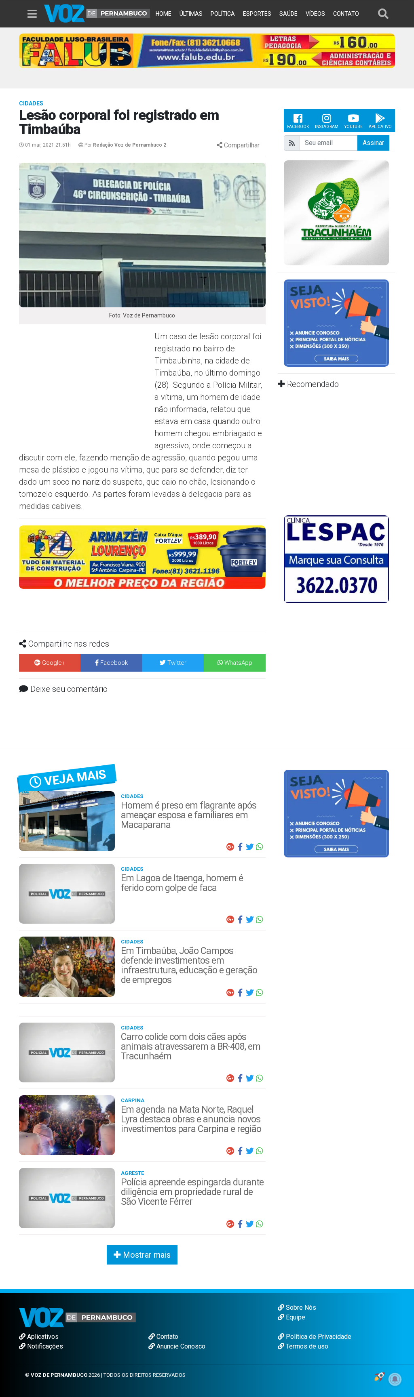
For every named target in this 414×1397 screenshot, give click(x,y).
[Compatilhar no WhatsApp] (260, 847)
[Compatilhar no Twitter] (250, 847)
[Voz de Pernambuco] (97, 13)
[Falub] (207, 50)
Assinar (373, 143)
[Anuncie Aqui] (336, 322)
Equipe (294, 1317)
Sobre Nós (300, 1307)
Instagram (326, 126)
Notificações (44, 1346)
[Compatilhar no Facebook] (240, 847)
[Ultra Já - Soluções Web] (379, 1376)
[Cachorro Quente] (142, 557)
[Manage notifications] (395, 1379)
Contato (166, 1336)
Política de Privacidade (317, 1336)
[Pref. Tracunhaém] (336, 212)
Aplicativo (380, 126)
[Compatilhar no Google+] (230, 847)
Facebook (298, 126)
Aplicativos (42, 1336)
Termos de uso (306, 1346)
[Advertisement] (85, 388)
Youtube (353, 126)
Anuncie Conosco (180, 1346)
